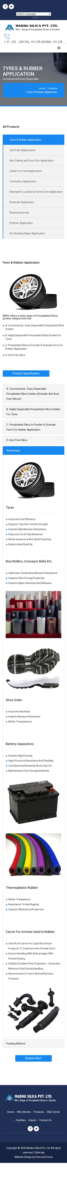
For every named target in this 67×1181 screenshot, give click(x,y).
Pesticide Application (21, 202)
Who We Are (24, 1111)
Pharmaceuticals (19, 212)
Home (42, 88)
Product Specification (26, 373)
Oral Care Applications (22, 150)
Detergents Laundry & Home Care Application (36, 191)
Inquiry (32, 1120)
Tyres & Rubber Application (25, 139)
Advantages (13, 450)
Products (52, 88)
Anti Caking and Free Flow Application (31, 160)
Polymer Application (21, 223)
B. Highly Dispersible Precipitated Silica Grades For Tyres (33, 412)
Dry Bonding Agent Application (27, 233)
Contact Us (45, 1120)
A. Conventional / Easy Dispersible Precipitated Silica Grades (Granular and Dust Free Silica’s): (32, 393)
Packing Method (15, 1043)
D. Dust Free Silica (16, 440)
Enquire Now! (33, 1058)
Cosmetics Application (22, 181)
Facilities (21, 1120)
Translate (43, 17)
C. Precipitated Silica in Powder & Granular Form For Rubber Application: (31, 427)
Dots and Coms (44, 1157)
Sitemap (39, 1152)
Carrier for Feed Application (25, 171)
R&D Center (53, 1111)
